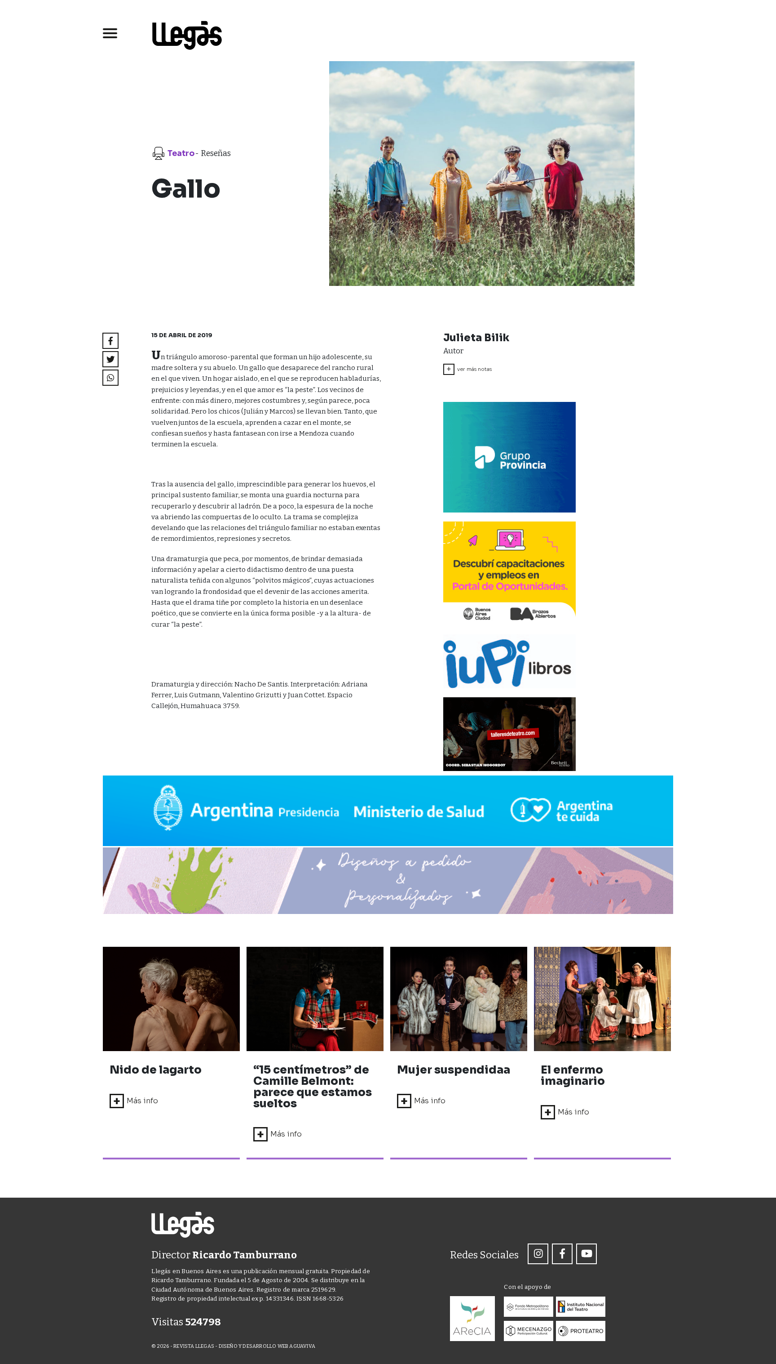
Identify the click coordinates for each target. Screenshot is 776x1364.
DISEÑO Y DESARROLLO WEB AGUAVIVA (267, 1346)
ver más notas (469, 369)
